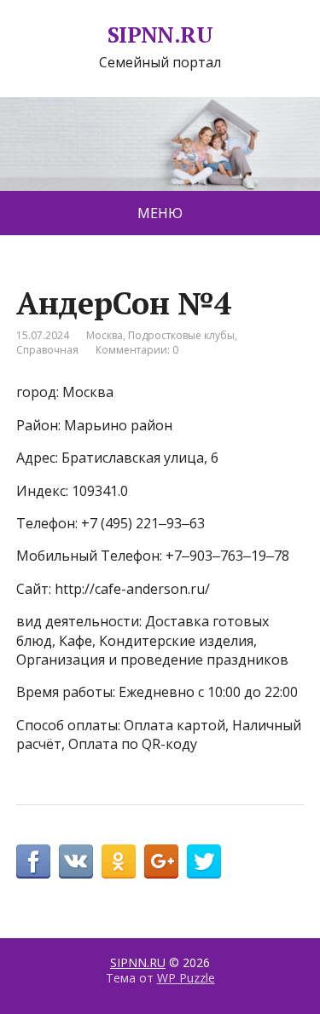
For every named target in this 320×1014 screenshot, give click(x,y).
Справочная (47, 350)
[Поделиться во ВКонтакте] (76, 861)
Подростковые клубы (181, 335)
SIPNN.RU (160, 35)
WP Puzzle (186, 978)
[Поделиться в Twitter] (204, 861)
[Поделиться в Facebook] (33, 861)
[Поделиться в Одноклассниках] (119, 861)
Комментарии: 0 (137, 350)
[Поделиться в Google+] (161, 861)
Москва (104, 335)
